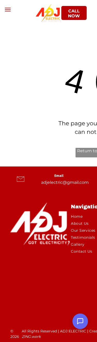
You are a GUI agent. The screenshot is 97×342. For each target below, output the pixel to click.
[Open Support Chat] (80, 321)
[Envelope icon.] (20, 183)
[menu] (8, 9)
